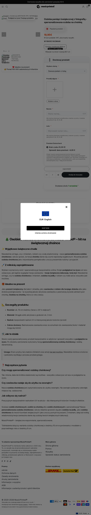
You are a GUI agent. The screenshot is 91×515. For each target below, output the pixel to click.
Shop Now (45, 228)
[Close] (66, 207)
